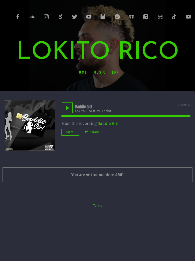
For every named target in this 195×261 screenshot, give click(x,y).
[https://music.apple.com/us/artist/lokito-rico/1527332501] (145, 16)
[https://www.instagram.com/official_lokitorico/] (46, 16)
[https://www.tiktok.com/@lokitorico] (174, 16)
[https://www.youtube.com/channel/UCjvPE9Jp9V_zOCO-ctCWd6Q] (188, 16)
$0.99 (70, 132)
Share (95, 132)
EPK (115, 72)
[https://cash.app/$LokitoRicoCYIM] (60, 16)
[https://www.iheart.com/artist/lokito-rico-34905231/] (131, 16)
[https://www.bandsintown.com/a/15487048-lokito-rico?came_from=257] (103, 16)
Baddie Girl (108, 123)
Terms (97, 206)
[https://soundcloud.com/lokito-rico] (32, 16)
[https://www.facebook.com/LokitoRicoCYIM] (17, 16)
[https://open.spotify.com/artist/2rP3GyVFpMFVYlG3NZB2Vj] (117, 16)
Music (99, 72)
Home (81, 72)
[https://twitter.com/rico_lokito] (74, 16)
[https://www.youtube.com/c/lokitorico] (88, 16)
